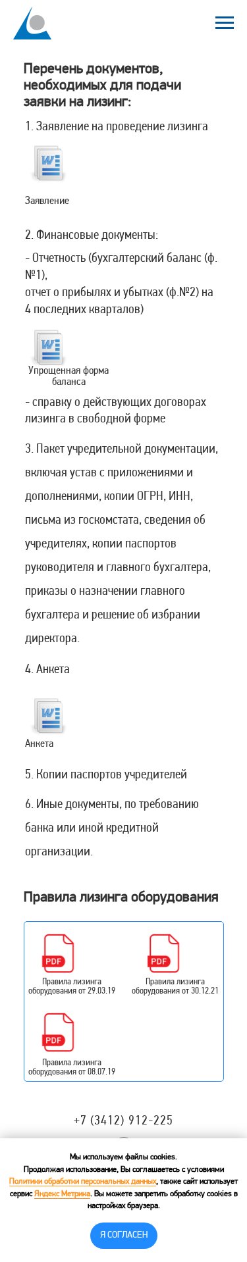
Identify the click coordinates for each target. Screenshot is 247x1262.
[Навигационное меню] (224, 23)
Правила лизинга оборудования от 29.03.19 (71, 986)
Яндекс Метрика (62, 1194)
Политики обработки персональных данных (82, 1182)
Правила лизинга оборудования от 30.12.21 (175, 986)
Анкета (39, 743)
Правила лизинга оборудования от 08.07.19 (71, 1067)
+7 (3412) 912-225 (124, 1121)
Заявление (47, 201)
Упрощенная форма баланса (68, 376)
